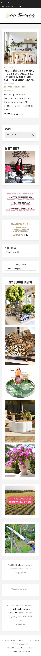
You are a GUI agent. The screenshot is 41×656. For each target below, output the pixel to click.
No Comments (9, 91)
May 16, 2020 (9, 83)
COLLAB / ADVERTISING (20, 651)
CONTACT (31, 648)
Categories (20, 264)
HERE (26, 235)
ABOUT (22, 648)
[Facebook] (6, 2)
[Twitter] (2, 2)
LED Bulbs (16, 565)
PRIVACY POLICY (11, 648)
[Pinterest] (9, 2)
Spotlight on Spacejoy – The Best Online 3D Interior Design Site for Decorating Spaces (19, 75)
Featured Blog (10, 67)
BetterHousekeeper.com (21, 197)
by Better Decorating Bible (15, 87)
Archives (10, 247)
